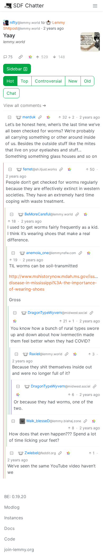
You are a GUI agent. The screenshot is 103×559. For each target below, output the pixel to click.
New (72, 81)
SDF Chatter (28, 5)
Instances (13, 517)
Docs (9, 528)
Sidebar (14, 68)
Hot (10, 81)
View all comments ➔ (24, 105)
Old (87, 81)
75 (10, 57)
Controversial (48, 81)
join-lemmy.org (19, 549)
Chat (11, 93)
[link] (20, 57)
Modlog (12, 507)
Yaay (9, 35)
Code (9, 539)
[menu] (95, 6)
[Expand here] (90, 42)
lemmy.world (14, 41)
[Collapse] (9, 117)
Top (24, 81)
